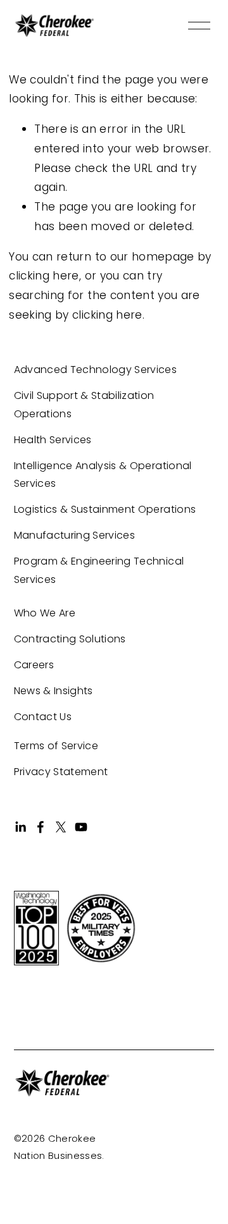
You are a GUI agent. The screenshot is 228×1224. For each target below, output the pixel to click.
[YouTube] (81, 827)
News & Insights (53, 690)
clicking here (44, 275)
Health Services (53, 439)
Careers (34, 665)
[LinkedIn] (20, 827)
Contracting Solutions (70, 639)
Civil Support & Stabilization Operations (84, 404)
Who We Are (44, 613)
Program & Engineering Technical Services (99, 570)
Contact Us (43, 716)
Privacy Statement (61, 771)
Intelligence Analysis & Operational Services (103, 474)
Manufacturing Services (75, 535)
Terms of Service (56, 745)
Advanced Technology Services (95, 369)
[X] (60, 827)
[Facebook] (40, 827)
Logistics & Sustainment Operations (105, 509)
